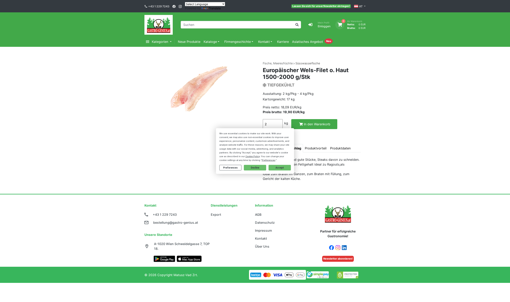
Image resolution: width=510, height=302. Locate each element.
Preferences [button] (268, 160)
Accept (280, 167)
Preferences (230, 167)
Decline (255, 167)
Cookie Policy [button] (252, 156)
